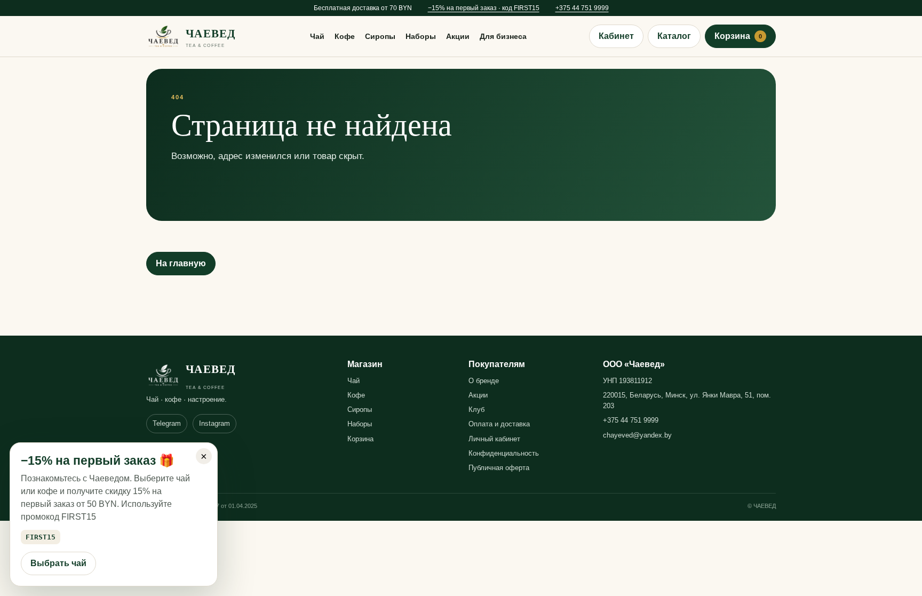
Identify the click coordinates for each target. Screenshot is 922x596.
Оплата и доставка (499, 424)
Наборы (421, 36)
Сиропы (380, 36)
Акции (458, 36)
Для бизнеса (503, 36)
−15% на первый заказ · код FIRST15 (483, 8)
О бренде (483, 381)
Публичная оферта (498, 468)
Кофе (345, 36)
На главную (181, 263)
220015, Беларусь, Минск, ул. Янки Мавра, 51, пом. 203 (687, 400)
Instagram (214, 423)
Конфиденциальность (503, 453)
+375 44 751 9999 (582, 8)
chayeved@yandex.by (637, 435)
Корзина (738, 36)
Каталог (674, 36)
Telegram (167, 423)
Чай (317, 36)
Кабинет (616, 36)
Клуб (476, 410)
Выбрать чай (58, 563)
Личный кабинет (494, 439)
